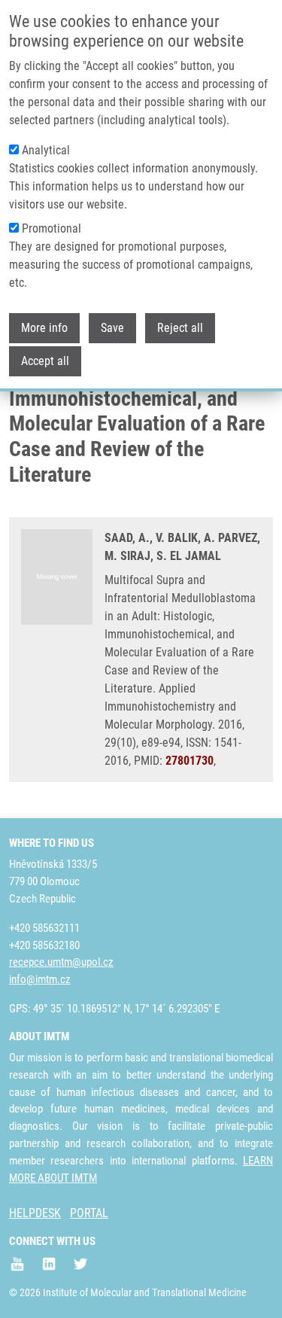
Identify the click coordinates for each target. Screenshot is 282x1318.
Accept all (45, 361)
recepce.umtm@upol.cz (61, 962)
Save (112, 328)
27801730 (189, 760)
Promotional (51, 228)
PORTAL (89, 1213)
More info (44, 328)
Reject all (180, 328)
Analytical (46, 150)
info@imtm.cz (40, 979)
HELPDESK (35, 1213)
